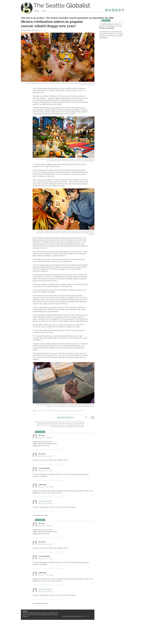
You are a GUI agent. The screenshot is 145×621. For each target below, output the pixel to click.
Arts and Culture (40, 410)
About (37, 11)
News (44, 11)
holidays (64, 410)
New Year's (81, 410)
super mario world (45, 501)
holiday (60, 410)
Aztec (47, 410)
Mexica (70, 410)
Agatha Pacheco (42, 30)
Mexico (75, 410)
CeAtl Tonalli (53, 410)
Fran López (86, 616)
